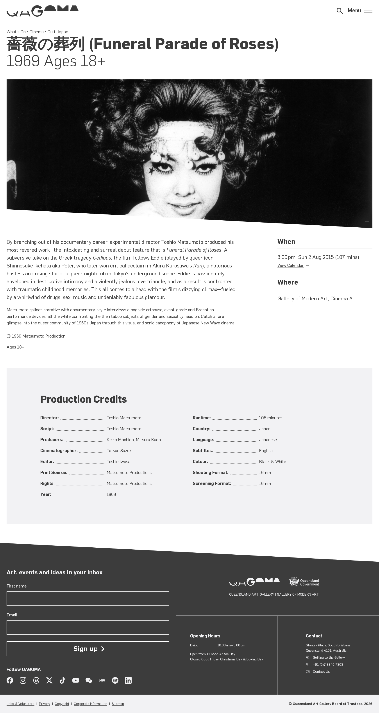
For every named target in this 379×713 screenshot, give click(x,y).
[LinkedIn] (128, 680)
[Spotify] (115, 680)
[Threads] (36, 680)
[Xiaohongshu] (102, 680)
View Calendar (290, 265)
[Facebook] (10, 680)
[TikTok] (62, 680)
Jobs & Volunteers (20, 704)
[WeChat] (89, 680)
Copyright (62, 704)
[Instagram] (23, 680)
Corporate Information (90, 704)
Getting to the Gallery (329, 657)
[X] (49, 680)
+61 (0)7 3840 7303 (328, 664)
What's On (16, 31)
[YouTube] (75, 680)
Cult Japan (58, 31)
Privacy (44, 704)
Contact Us (321, 671)
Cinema (37, 31)
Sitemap (118, 704)
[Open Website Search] (340, 11)
